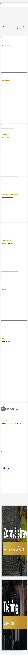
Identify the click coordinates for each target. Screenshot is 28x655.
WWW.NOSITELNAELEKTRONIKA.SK (11, 423)
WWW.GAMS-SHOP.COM (8, 292)
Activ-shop (5, 468)
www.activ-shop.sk (6, 470)
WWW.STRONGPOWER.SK (8, 243)
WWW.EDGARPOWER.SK (8, 341)
